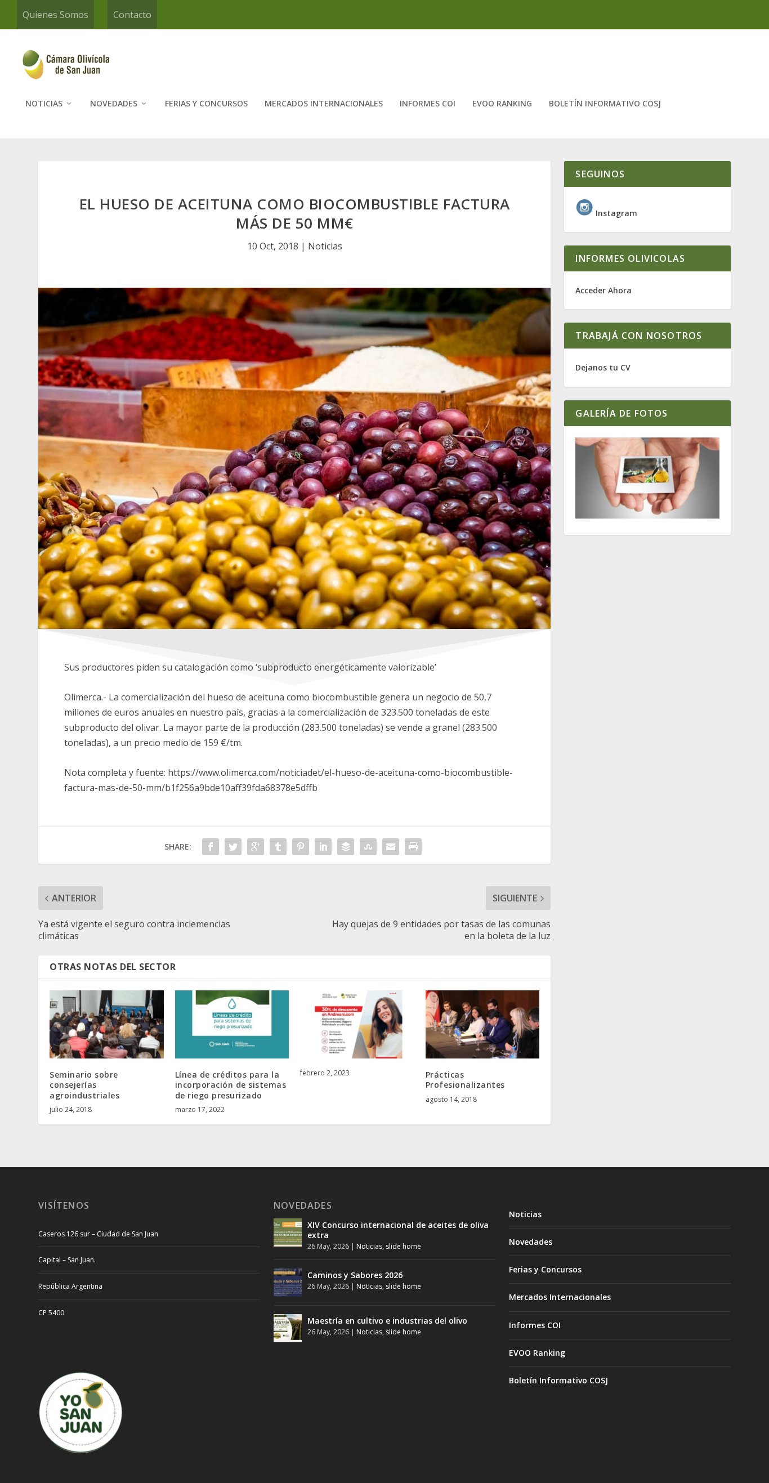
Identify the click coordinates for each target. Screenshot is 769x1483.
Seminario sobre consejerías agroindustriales (84, 1084)
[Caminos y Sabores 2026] (288, 1282)
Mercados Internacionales (324, 104)
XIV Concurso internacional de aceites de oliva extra (398, 1230)
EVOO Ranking (502, 104)
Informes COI (427, 104)
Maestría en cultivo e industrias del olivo (387, 1320)
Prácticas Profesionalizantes (465, 1079)
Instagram (615, 213)
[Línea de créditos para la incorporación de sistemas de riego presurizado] (232, 1024)
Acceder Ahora (603, 290)
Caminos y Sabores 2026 (355, 1275)
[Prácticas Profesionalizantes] (483, 1024)
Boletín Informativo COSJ (605, 104)
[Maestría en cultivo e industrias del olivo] (288, 1328)
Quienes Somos (55, 14)
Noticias (43, 104)
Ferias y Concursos (206, 104)
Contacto (132, 14)
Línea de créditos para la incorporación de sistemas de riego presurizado (231, 1084)
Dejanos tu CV (603, 367)
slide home (403, 1246)
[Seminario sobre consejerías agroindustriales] (107, 1024)
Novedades (113, 104)
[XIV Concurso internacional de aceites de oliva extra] (288, 1232)
